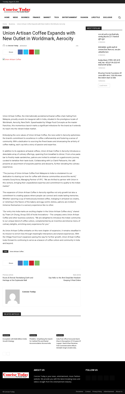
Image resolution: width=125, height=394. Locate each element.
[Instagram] (110, 1)
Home (5, 24)
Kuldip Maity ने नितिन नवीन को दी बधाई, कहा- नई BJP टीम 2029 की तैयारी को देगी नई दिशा (109, 62)
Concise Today (13, 45)
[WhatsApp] (37, 52)
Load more (103, 85)
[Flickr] (100, 378)
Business (12, 24)
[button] (119, 17)
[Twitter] (114, 1)
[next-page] (8, 353)
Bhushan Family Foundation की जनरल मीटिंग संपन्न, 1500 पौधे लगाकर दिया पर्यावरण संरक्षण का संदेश (110, 75)
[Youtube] (121, 1)
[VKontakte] (112, 378)
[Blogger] (88, 378)
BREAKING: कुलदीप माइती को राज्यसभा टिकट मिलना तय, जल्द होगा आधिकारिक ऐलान (109, 49)
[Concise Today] (4, 45)
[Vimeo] (117, 1)
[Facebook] (107, 1)
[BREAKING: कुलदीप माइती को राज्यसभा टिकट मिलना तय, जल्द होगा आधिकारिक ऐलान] (91, 50)
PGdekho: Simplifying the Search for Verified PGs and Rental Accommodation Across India (41, 341)
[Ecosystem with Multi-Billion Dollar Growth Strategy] (15, 327)
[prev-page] (4, 353)
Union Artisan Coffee (17, 251)
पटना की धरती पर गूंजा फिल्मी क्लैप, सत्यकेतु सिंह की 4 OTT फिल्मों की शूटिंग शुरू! (108, 36)
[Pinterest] (31, 52)
